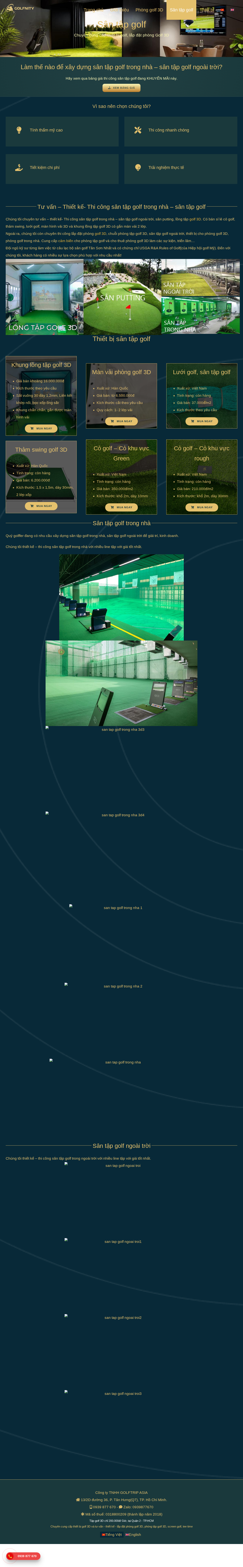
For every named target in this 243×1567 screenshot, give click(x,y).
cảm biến (65, 241)
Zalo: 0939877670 (138, 1507)
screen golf (174, 1526)
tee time (188, 1526)
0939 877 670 (104, 1507)
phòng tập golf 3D (155, 1526)
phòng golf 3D (134, 1526)
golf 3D (195, 219)
